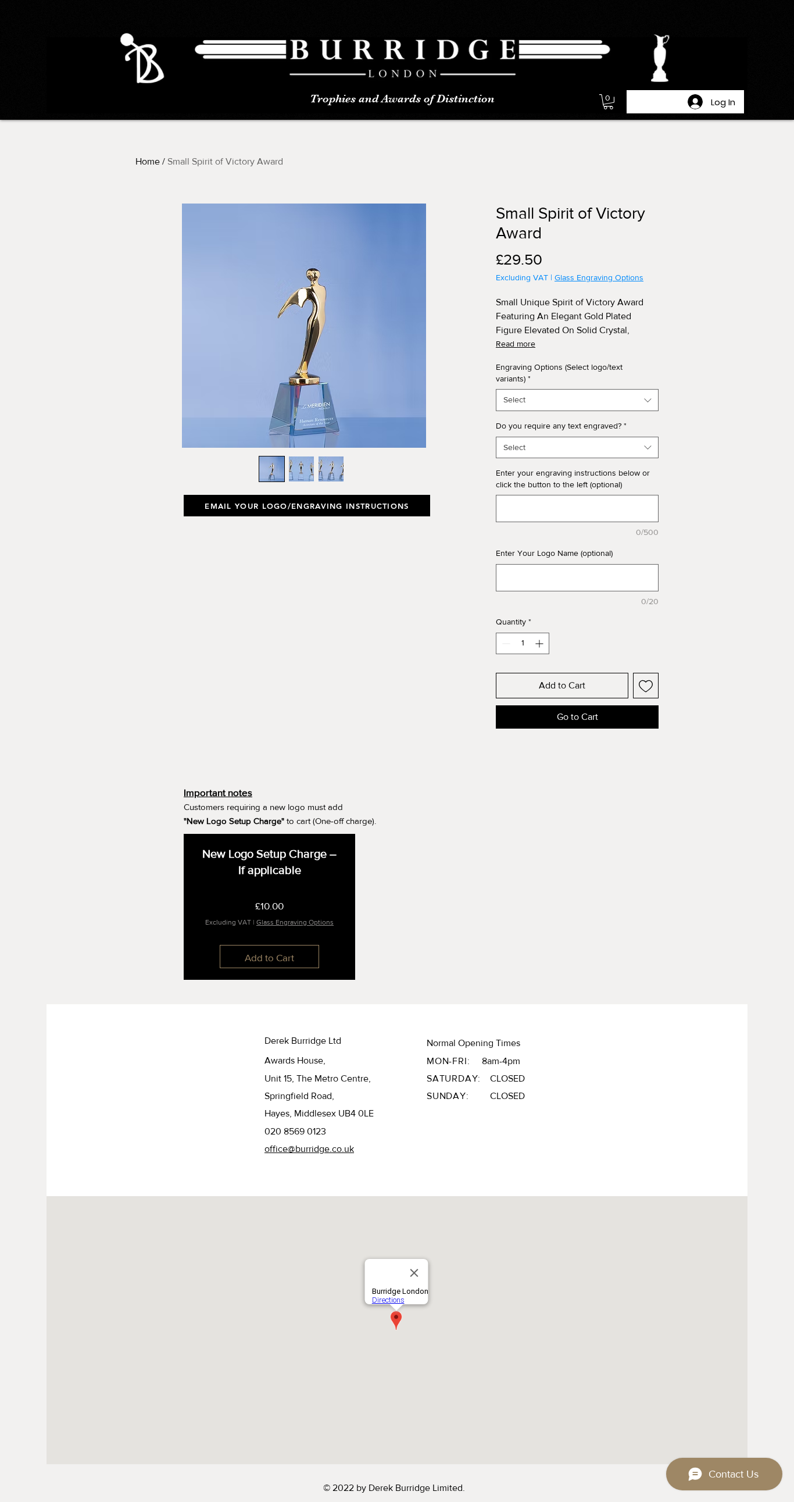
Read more (515, 343)
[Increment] (540, 643)
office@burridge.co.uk (309, 1149)
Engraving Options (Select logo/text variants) (559, 372)
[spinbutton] (522, 643)
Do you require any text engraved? (561, 425)
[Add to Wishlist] (646, 685)
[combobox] (577, 400)
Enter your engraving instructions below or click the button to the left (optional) (573, 478)
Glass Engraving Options (599, 277)
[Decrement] (505, 643)
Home (147, 161)
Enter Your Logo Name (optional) (554, 553)
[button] (608, 101)
